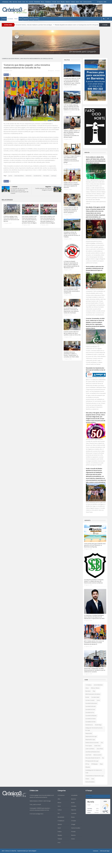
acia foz (10, 175)
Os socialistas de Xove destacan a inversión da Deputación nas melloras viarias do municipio (71, 310)
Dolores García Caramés (92, 742)
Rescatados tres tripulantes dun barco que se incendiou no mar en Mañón (95, 370)
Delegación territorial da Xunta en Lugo (93, 729)
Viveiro (77, 1)
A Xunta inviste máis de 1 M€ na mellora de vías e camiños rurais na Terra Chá (72, 333)
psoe (101, 764)
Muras (42, 1)
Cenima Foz (28, 175)
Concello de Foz (37, 175)
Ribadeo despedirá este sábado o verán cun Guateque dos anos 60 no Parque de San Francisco (54, 24)
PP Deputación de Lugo (91, 761)
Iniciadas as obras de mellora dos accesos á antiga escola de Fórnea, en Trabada (72, 234)
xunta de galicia (89, 781)
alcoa (87, 688)
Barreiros (15, 1)
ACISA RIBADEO (98, 685)
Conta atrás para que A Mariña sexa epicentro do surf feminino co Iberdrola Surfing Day (95, 545)
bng (94, 691)
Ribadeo (63, 1)
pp (103, 758)
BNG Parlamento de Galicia (92, 694)
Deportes (26, 18)
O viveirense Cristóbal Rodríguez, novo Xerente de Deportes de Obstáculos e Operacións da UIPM (94, 616)
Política (16, 18)
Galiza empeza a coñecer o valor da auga (40, 801)
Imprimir (52, 70)
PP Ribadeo (94, 764)
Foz (27, 1)
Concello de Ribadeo (91, 715)
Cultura (31, 18)
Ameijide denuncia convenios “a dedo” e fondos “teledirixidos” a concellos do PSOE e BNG (71, 354)
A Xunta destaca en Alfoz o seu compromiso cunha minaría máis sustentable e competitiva (72, 290)
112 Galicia (88, 685)
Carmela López (95, 697)
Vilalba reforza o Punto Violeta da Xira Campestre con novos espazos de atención (71, 185)
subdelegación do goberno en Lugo (93, 771)
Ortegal (73, 824)
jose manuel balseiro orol (92, 751)
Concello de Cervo (90, 709)
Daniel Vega (98, 724)
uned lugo (53, 175)
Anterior (14, 186)
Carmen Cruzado (89, 700)
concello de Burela (90, 706)
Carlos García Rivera (19, 175)
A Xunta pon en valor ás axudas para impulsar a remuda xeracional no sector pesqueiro (71, 210)
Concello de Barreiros (91, 703)
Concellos (73, 806)
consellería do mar (90, 721)
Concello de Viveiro (90, 718)
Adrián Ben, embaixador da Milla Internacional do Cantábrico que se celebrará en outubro (94, 670)
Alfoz (10, 1)
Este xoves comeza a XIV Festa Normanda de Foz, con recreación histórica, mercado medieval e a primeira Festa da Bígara (29, 220)
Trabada (73, 1)
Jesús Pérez (100, 748)
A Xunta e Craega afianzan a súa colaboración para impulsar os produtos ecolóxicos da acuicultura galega (72, 159)
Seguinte (48, 186)
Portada (4, 18)
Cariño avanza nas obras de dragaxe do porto (44, 189)
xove (92, 778)
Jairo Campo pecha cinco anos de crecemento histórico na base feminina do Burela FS (94, 642)
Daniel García (89, 724)
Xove (81, 1)
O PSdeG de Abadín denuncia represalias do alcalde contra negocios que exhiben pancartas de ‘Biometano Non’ (71, 265)
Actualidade (10, 18)
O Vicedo (54, 1)
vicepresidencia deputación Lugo (94, 775)
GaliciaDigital (32, 851)
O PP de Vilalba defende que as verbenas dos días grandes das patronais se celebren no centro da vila (71, 107)
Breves (20, 18)
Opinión (60, 824)
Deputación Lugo (90, 739)
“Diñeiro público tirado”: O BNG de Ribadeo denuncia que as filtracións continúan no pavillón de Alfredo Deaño (72, 134)
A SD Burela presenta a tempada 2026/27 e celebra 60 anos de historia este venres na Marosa (93, 581)
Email (58, 70)
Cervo (23, 1)
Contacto (36, 18)
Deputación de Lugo (91, 736)
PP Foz (87, 764)
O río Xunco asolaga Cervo (36, 814)
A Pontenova (5, 1)
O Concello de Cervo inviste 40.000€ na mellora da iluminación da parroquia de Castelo (19, 191)
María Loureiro (97, 755)
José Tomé (88, 755)
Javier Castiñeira (89, 748)
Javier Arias (97, 745)
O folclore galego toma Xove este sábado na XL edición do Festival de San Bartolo (11, 218)
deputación (88, 733)
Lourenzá (31, 1)
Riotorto (68, 1)
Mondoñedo (37, 1)
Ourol (58, 1)
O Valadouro (48, 1)
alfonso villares (95, 688)
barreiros (87, 691)
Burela (19, 1)
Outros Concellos (87, 1)
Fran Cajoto (46, 175)
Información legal (104, 851)
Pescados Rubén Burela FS (92, 758)
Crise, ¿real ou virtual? (35, 804)
